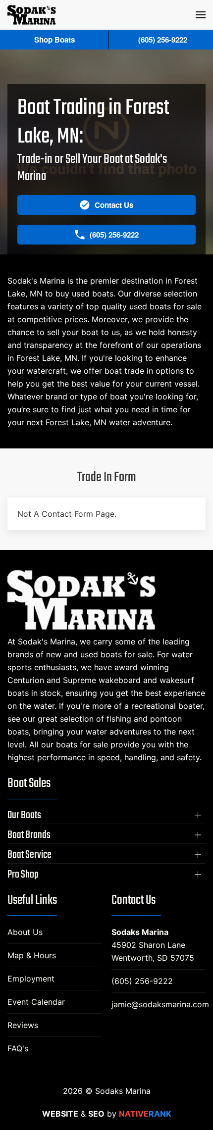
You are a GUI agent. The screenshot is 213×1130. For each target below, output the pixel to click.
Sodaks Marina (139, 932)
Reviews (22, 1025)
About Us (25, 932)
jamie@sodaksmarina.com (160, 1004)
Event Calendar (36, 1002)
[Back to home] (31, 15)
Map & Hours (31, 955)
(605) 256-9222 (142, 981)
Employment (30, 978)
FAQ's (17, 1048)
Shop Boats (54, 39)
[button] (201, 15)
